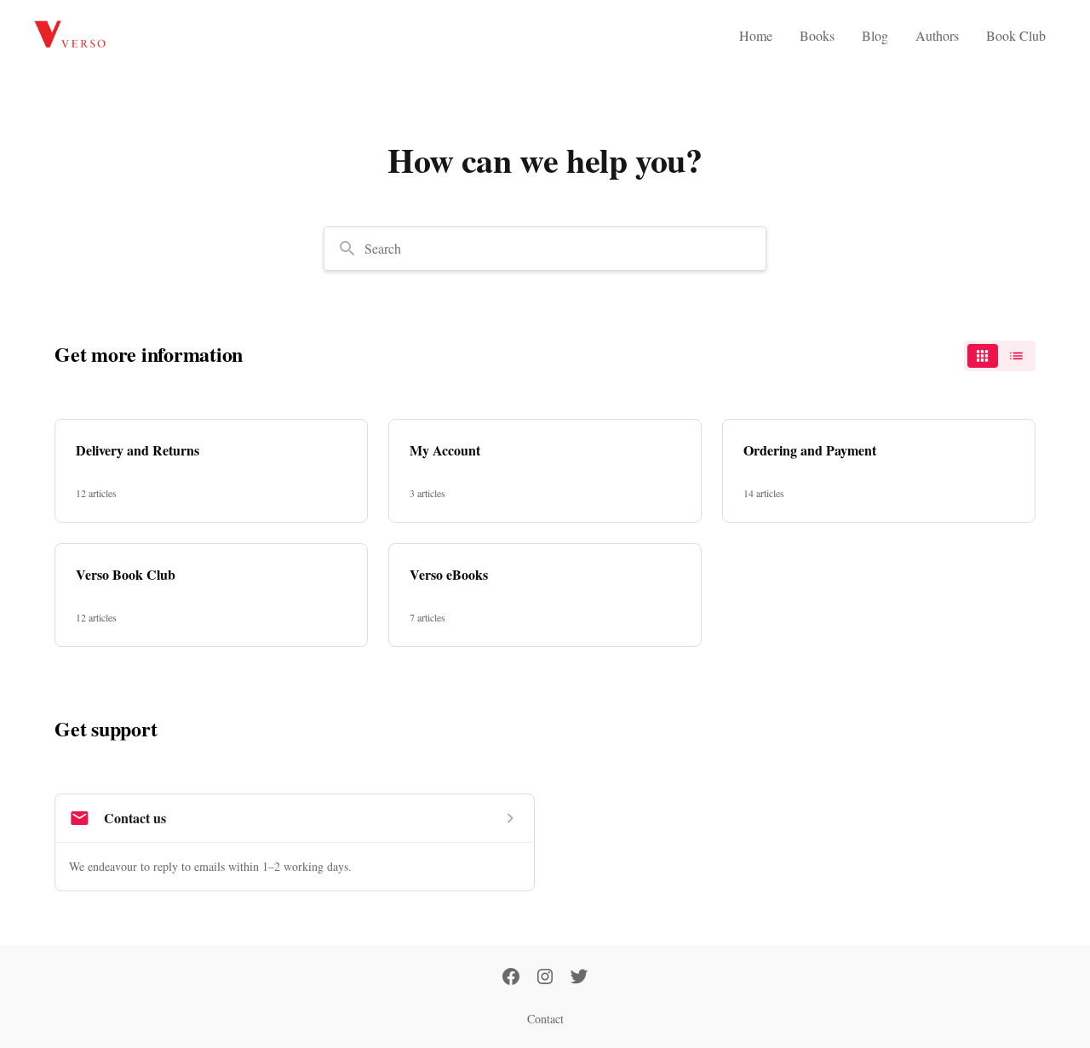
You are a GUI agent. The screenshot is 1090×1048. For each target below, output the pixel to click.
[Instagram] (545, 978)
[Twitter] (579, 978)
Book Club (1016, 35)
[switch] (1000, 356)
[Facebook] (511, 978)
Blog (875, 35)
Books (817, 35)
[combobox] (545, 248)
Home (755, 35)
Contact (545, 1019)
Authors (937, 35)
